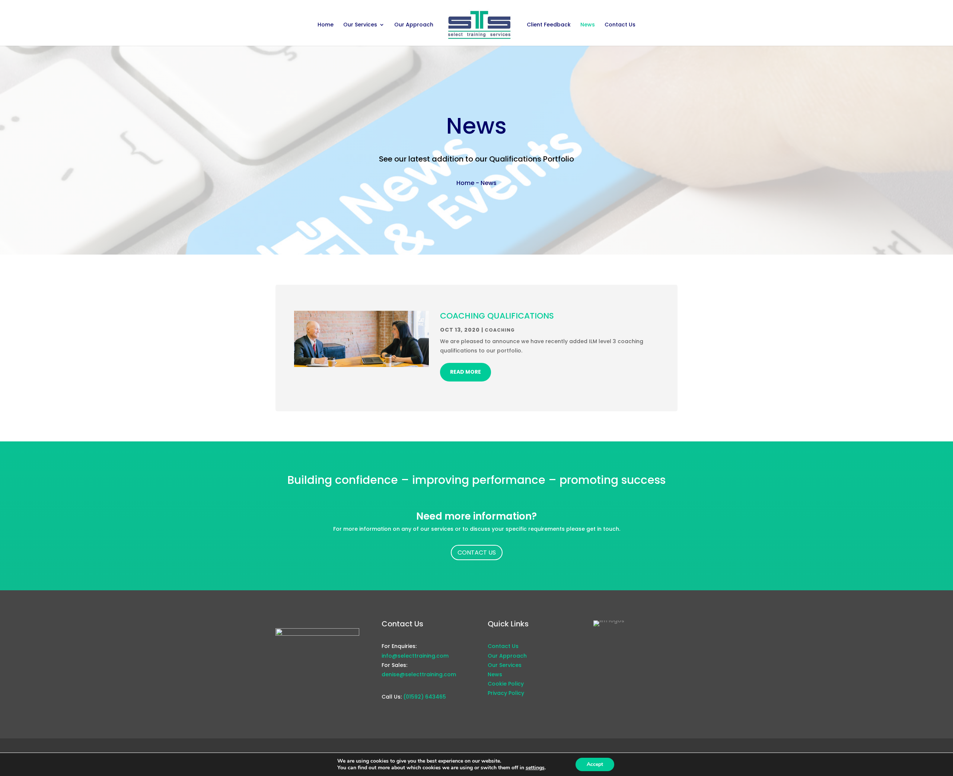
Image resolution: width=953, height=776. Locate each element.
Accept (595, 764)
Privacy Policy (506, 693)
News (587, 25)
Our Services (360, 25)
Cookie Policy (506, 683)
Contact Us (620, 25)
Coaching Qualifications (497, 316)
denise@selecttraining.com (419, 674)
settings (535, 767)
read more (465, 372)
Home (326, 25)
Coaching (500, 330)
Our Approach (413, 25)
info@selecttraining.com (415, 656)
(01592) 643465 (424, 696)
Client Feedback (549, 25)
